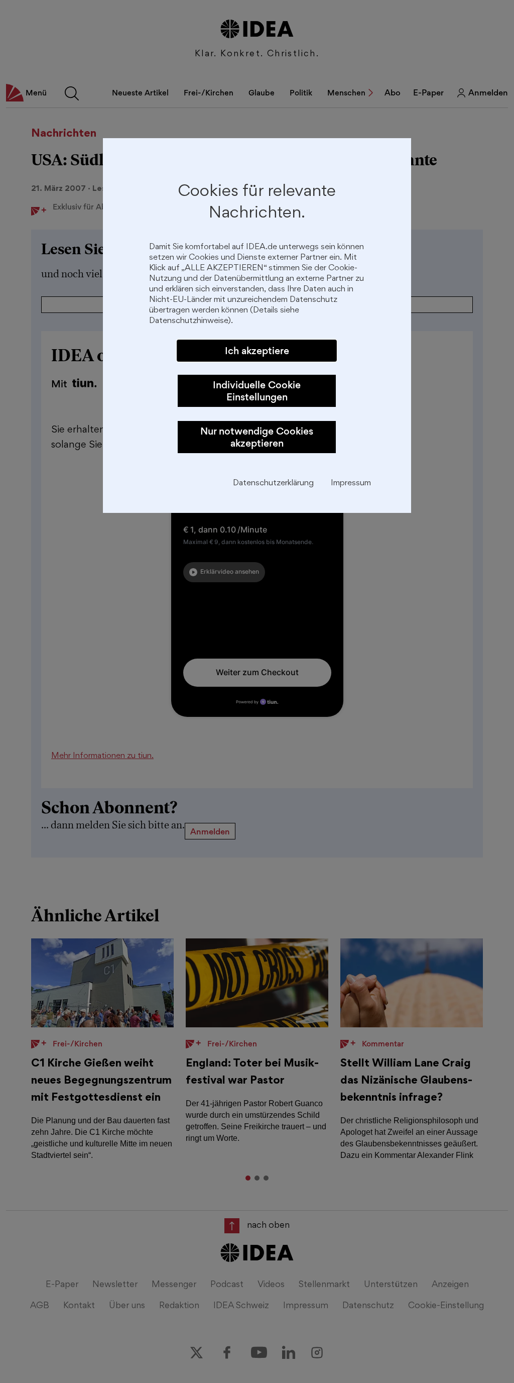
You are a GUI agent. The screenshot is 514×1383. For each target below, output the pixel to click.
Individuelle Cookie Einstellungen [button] (257, 391)
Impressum (351, 483)
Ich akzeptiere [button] (257, 351)
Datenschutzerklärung (273, 483)
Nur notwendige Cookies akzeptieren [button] (256, 437)
